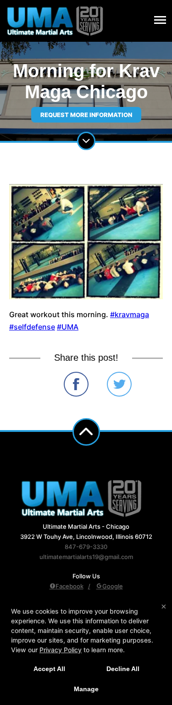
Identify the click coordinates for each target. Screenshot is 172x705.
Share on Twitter (119, 384)
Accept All (49, 668)
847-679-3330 (86, 546)
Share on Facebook (76, 384)
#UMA (67, 326)
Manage (86, 689)
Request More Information (86, 114)
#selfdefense (32, 326)
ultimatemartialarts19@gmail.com (86, 556)
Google (112, 586)
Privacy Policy (60, 650)
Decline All (122, 668)
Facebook (69, 586)
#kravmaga (129, 314)
